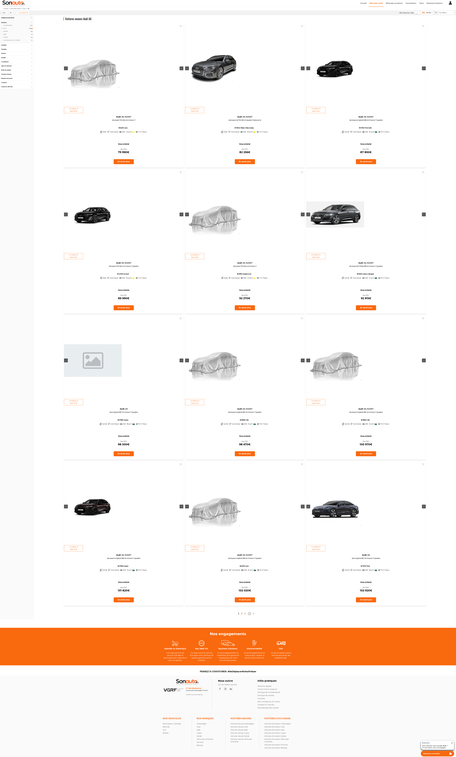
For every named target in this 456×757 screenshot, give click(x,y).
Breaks (166, 733)
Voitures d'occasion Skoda (275, 736)
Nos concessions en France (268, 702)
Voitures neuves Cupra (239, 733)
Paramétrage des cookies (268, 708)
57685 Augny (123, 420)
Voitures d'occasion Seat (274, 730)
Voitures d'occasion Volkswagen (277, 724)
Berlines (166, 727)
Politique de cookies (265, 695)
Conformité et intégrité (267, 689)
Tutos (421, 3)
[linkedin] (231, 688)
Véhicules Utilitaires (205, 739)
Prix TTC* (124, 149)
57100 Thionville (366, 128)
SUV (164, 730)
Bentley (200, 745)
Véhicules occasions (394, 3)
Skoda (199, 736)
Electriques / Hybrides (172, 724)
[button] (450, 3)
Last (253, 614)
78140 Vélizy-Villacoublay (245, 128)
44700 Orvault (124, 274)
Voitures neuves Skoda (239, 736)
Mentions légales (264, 686)
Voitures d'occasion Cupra (275, 733)
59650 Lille (245, 420)
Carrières (261, 698)
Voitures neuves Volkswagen (242, 724)
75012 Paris (366, 566)
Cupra (199, 733)
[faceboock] (220, 688)
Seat (198, 730)
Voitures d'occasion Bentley (275, 748)
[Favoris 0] (180, 26)
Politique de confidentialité (268, 692)
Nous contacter (123, 144)
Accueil (363, 3)
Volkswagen (202, 724)
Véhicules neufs (376, 3)
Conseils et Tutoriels (265, 705)
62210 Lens (124, 128)
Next (249, 613)
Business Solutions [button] (435, 3)
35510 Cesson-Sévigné (366, 274)
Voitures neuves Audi (239, 727)
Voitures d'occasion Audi (274, 727)
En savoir (124, 162)
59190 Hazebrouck (244, 274)
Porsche (200, 742)
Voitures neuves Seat (239, 730)
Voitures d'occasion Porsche (276, 745)
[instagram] (226, 688)
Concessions (411, 3)
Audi (23, 8)
